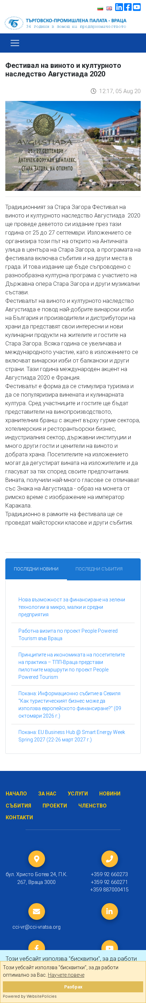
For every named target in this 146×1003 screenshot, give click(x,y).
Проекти (55, 806)
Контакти (19, 818)
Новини (109, 794)
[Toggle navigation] (14, 43)
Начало (16, 794)
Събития (18, 806)
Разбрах (73, 986)
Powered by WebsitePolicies (30, 996)
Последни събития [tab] (99, 569)
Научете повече (66, 975)
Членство (92, 806)
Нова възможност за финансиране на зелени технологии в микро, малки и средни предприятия (71, 607)
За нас (47, 794)
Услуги (78, 794)
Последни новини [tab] (36, 569)
